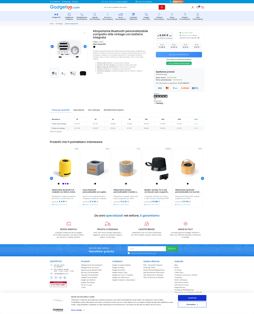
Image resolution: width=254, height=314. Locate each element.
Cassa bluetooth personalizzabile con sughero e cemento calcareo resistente (95, 191)
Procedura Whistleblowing (184, 290)
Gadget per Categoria (69, 18)
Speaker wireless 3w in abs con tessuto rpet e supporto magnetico (156, 191)
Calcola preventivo (179, 54)
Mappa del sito (180, 287)
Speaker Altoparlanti (71, 23)
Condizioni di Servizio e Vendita (186, 275)
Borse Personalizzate (120, 18)
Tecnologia (59, 23)
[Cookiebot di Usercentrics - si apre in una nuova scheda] (58, 310)
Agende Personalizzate (95, 18)
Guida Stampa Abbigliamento (154, 270)
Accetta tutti (192, 298)
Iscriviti (172, 248)
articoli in (118, 1)
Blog (176, 265)
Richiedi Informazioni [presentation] (113, 110)
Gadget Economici (146, 18)
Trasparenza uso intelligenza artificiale (188, 292)
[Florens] (68, 48)
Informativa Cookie (181, 282)
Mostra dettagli (76, 310)
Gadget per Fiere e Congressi (122, 275)
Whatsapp (67, 1)
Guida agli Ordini (149, 267)
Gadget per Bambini (88, 280)
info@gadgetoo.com (61, 273)
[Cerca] (162, 7)
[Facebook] (51, 277)
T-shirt (83, 287)
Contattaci (178, 277)
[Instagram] (60, 277)
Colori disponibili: (99, 44)
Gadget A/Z (56, 17)
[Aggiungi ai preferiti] (84, 33)
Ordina (179, 63)
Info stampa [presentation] (94, 110)
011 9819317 (56, 1)
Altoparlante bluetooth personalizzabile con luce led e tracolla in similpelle (188, 191)
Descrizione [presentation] (78, 110)
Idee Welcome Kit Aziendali (153, 275)
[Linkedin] (64, 277)
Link (154, 253)
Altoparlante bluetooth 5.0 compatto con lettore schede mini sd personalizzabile (64, 191)
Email (76, 1)
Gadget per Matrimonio (120, 277)
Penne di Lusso (86, 285)
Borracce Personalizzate (107, 18)
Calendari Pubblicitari (133, 18)
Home (51, 23)
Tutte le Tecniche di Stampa (153, 277)
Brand (177, 267)
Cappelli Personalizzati (89, 277)
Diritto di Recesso (181, 280)
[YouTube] (55, 277)
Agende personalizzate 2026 (91, 270)
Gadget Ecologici (118, 267)
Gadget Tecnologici (88, 282)
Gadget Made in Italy (119, 272)
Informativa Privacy (182, 285)
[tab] (60, 110)
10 (198, 38)
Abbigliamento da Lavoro (90, 267)
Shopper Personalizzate (185, 18)
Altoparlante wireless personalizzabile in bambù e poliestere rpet (125, 191)
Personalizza (191, 304)
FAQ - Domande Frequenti (152, 265)
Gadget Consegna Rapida (121, 265)
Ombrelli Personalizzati (159, 18)
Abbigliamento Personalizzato (82, 18)
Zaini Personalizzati (198, 18)
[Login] (192, 7)
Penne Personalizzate (172, 18)
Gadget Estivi (178, 1)
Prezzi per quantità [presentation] (60, 110)
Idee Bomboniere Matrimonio (153, 272)
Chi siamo (178, 270)
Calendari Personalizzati (89, 275)
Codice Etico (179, 272)
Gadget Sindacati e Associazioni (123, 280)
